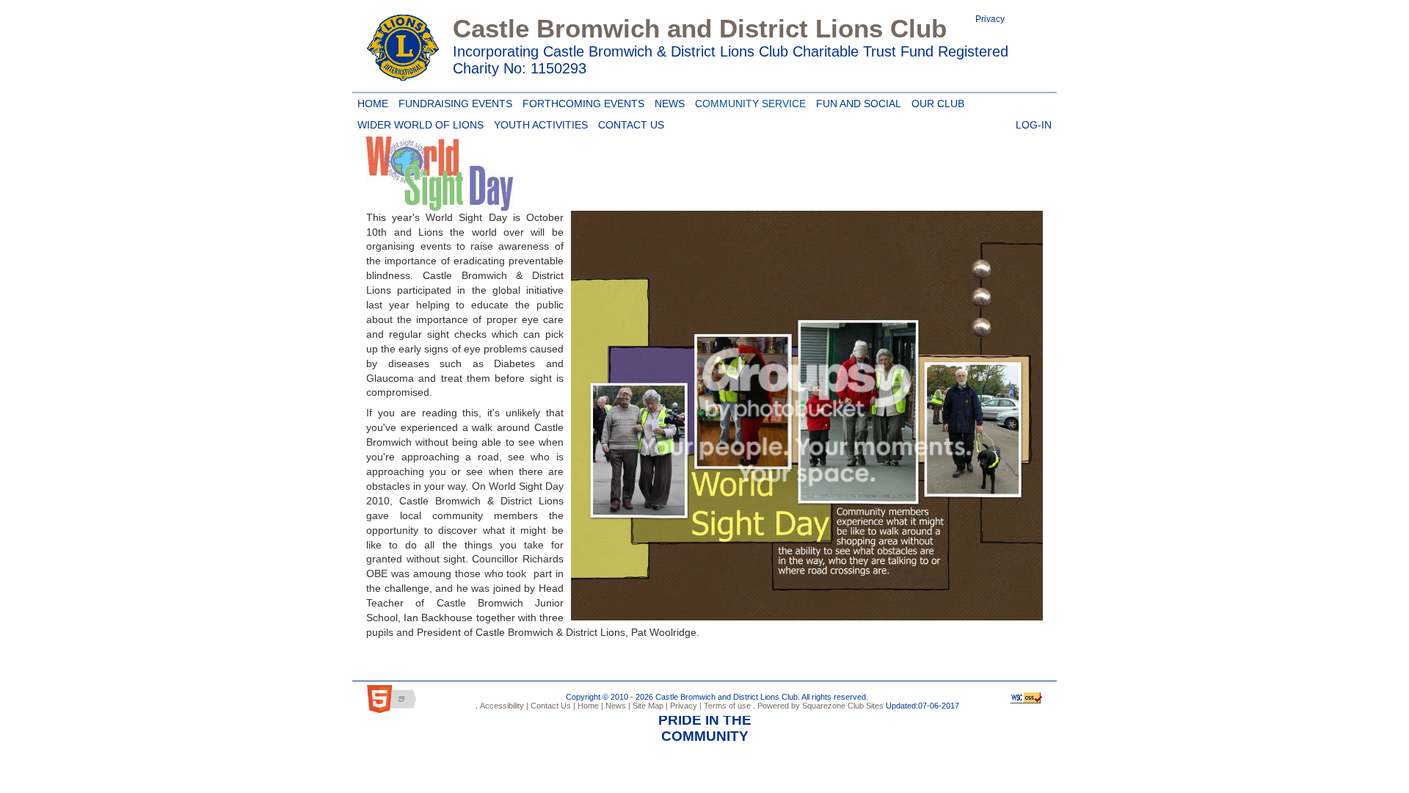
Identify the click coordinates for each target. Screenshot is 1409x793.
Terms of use (726, 705)
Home (371, 101)
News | (616, 705)
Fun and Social (856, 101)
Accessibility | (503, 705)
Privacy (990, 19)
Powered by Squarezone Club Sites (820, 705)
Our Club (935, 101)
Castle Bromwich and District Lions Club (700, 28)
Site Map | (649, 705)
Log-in (1031, 123)
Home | (589, 705)
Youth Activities (541, 125)
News (670, 103)
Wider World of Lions (418, 123)
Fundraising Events (452, 101)
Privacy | (685, 705)
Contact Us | (551, 705)
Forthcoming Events (580, 101)
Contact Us (628, 123)
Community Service (748, 101)
